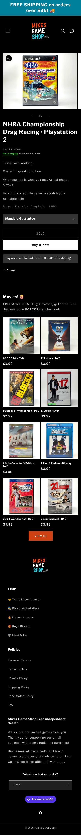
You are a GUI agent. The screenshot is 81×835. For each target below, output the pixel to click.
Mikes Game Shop (45, 827)
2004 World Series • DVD (18, 518)
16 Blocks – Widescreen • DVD (21, 410)
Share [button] (11, 270)
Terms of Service (19, 660)
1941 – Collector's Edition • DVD (19, 465)
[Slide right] (49, 116)
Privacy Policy (18, 678)
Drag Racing (39, 206)
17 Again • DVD (50, 410)
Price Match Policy (21, 696)
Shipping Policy (18, 687)
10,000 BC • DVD (13, 358)
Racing (7, 206)
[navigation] (40, 617)
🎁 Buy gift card (19, 626)
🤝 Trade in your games (24, 599)
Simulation (21, 206)
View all (40, 536)
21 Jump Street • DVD (54, 518)
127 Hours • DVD (51, 358)
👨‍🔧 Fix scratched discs (24, 608)
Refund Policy (17, 669)
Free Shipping (10, 153)
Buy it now (40, 245)
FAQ (11, 704)
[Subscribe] (67, 785)
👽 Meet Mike (17, 635)
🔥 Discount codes (21, 617)
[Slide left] (32, 116)
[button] (8, 30)
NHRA (53, 206)
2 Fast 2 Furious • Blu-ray (56, 463)
